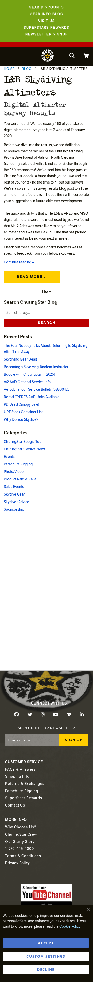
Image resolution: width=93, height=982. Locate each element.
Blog (27, 69)
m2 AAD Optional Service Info (27, 382)
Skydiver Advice (16, 502)
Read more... (32, 277)
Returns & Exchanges (24, 784)
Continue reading (19, 262)
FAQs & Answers (20, 769)
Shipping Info (17, 776)
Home (10, 69)
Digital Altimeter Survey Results (34, 108)
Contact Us (15, 805)
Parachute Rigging (18, 464)
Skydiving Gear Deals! (21, 359)
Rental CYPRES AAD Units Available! (32, 397)
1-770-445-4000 (19, 848)
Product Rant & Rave (20, 479)
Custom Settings (45, 956)
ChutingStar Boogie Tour (23, 441)
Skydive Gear (14, 494)
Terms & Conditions (23, 856)
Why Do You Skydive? (21, 419)
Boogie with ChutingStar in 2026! (29, 374)
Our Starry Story (20, 841)
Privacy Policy (17, 863)
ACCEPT (46, 942)
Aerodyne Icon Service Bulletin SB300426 (37, 389)
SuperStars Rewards (23, 798)
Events (9, 457)
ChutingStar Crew (21, 834)
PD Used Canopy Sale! (21, 404)
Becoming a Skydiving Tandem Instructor (36, 367)
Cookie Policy (69, 926)
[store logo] (47, 56)
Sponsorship (14, 509)
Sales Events (14, 487)
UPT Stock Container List (23, 412)
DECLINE (46, 969)
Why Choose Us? (20, 827)
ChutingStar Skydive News (24, 449)
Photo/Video (14, 472)
